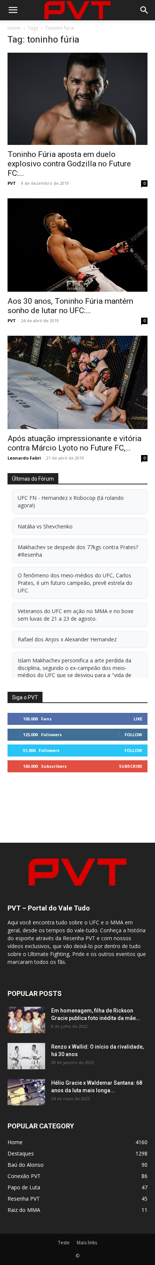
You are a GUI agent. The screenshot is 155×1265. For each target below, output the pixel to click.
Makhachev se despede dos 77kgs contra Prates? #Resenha (78, 550)
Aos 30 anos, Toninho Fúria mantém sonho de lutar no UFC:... (70, 306)
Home (14, 28)
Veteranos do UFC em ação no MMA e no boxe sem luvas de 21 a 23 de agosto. (76, 614)
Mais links (87, 1242)
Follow (133, 734)
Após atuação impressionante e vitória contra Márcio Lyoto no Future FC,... (74, 443)
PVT (12, 183)
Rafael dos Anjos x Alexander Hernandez (67, 639)
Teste (64, 1242)
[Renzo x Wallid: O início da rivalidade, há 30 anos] (26, 1056)
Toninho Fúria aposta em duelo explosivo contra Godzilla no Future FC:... (69, 164)
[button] (13, 10)
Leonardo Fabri (24, 458)
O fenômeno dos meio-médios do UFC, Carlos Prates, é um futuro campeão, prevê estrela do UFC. (75, 583)
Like (138, 719)
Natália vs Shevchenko (45, 526)
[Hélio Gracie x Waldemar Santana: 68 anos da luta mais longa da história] (26, 1092)
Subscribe (130, 766)
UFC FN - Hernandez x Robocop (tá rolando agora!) (71, 501)
